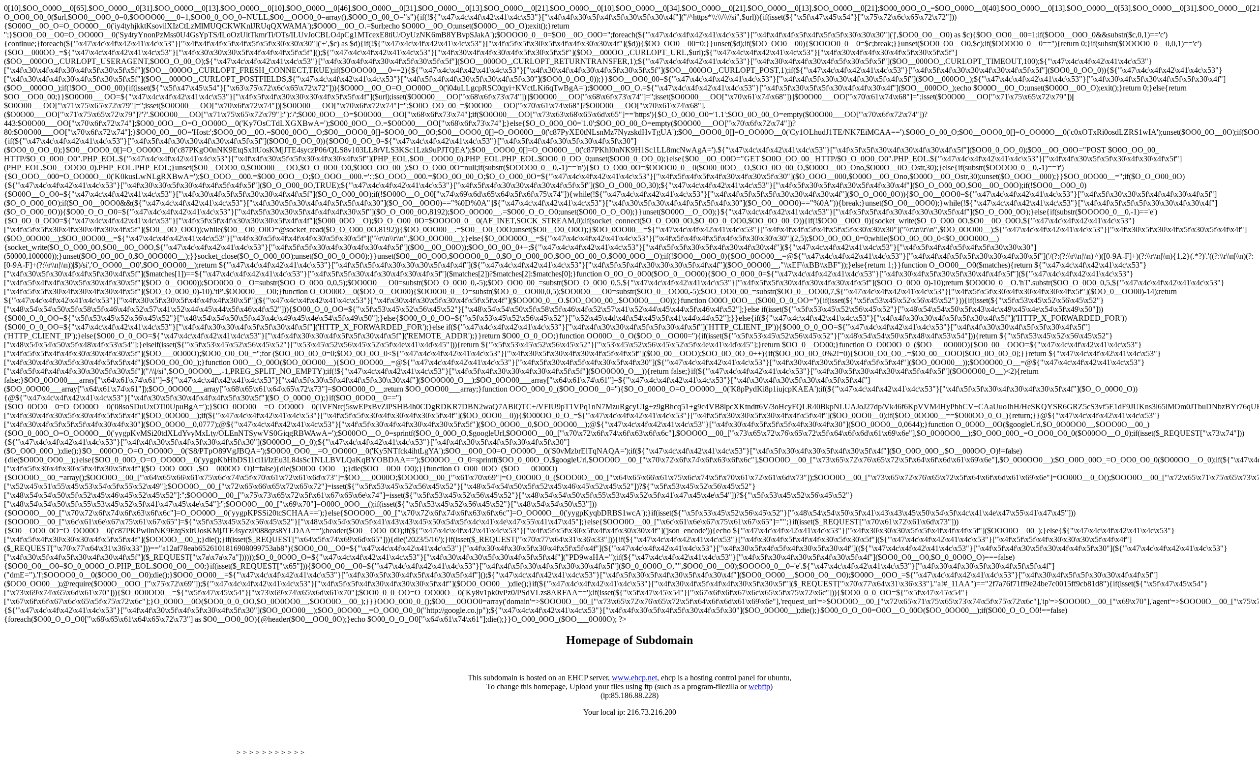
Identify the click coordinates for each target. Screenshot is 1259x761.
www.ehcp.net (634, 677)
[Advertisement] (119, 740)
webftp (759, 686)
